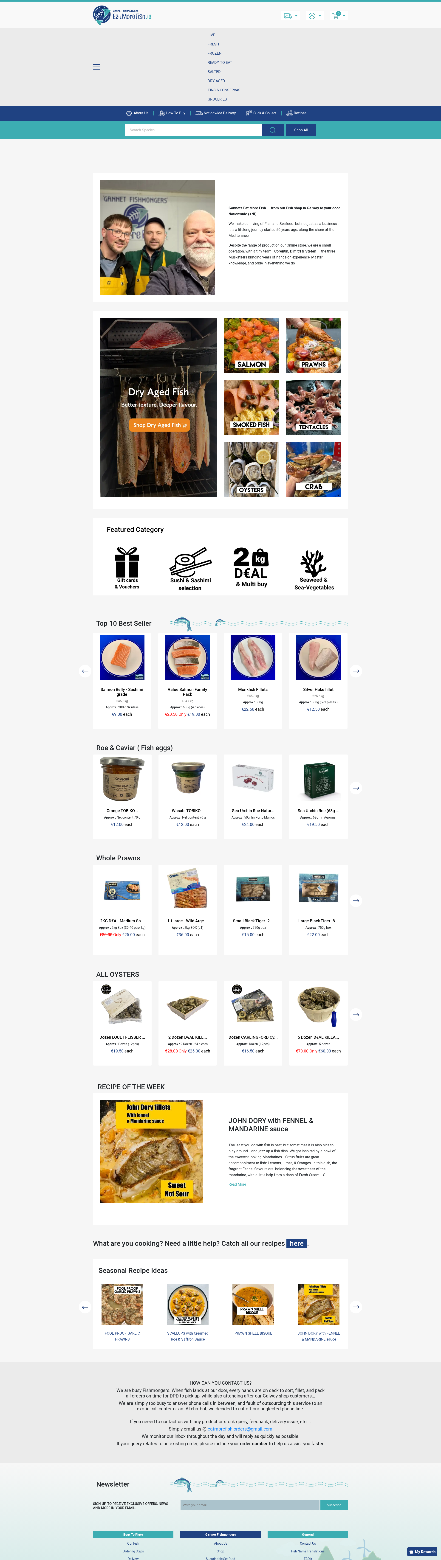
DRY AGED (216, 80)
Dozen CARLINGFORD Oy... (253, 1037)
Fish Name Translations (308, 1551)
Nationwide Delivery (220, 112)
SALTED (214, 71)
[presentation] (85, 671)
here (297, 1243)
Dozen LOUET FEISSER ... (122, 1037)
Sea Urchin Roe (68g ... (318, 810)
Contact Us (308, 1543)
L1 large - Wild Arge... (187, 920)
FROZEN (214, 53)
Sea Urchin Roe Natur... (253, 810)
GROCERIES (217, 99)
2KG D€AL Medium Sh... (122, 920)
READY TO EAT (220, 62)
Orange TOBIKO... (122, 810)
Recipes (300, 112)
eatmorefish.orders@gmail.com (240, 1429)
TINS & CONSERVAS (224, 90)
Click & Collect (264, 112)
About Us (140, 112)
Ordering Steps (133, 1551)
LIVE (211, 34)
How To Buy (175, 112)
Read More (237, 1184)
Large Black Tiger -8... (318, 920)
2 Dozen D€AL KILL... (187, 1037)
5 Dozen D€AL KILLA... (318, 1037)
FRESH (213, 44)
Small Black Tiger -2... (253, 920)
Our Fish (133, 1543)
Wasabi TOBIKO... (188, 810)
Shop (220, 1551)
